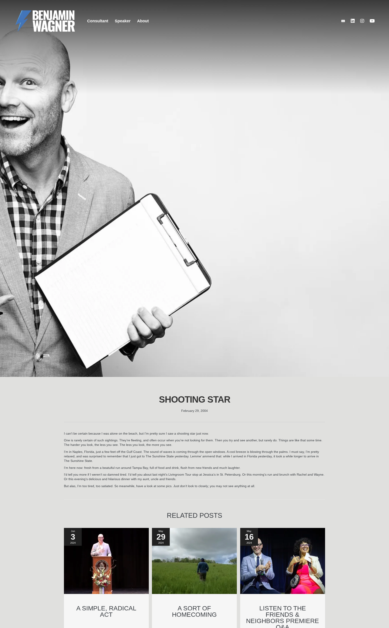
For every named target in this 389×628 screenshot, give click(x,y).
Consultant (97, 21)
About (143, 21)
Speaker (123, 21)
